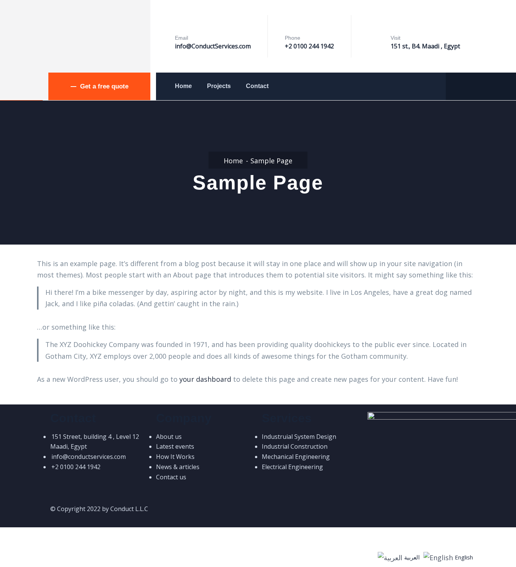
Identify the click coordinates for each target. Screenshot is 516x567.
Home (183, 86)
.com (244, 46)
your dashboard (205, 379)
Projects (219, 86)
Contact (257, 86)
